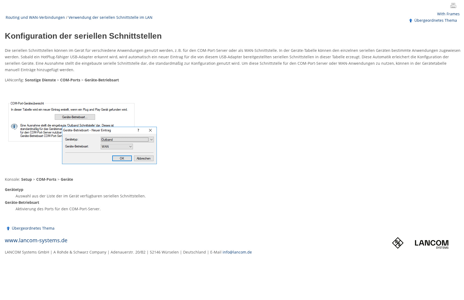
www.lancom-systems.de (36, 240)
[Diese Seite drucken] (454, 6)
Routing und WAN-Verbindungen (35, 17)
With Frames (448, 13)
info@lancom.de (237, 252)
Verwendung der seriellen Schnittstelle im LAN (110, 17)
